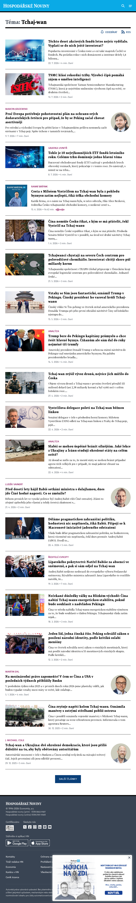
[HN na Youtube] (49, 827)
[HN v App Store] (40, 843)
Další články (68, 778)
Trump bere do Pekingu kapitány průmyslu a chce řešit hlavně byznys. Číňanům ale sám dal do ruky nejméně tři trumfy (87, 340)
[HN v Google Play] (17, 843)
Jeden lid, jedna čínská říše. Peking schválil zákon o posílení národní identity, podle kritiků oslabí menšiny (88, 638)
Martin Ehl (12, 671)
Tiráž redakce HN (14, 862)
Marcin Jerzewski (16, 108)
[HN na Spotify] (44, 827)
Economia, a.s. (27, 809)
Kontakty (10, 857)
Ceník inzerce (12, 877)
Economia (11, 867)
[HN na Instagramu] (34, 827)
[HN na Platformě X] (25, 827)
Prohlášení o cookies (51, 862)
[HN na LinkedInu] (39, 827)
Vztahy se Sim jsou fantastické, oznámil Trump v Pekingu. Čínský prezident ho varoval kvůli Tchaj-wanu (87, 297)
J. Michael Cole (14, 740)
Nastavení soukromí (51, 867)
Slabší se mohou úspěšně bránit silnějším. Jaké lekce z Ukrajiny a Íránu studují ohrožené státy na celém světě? (89, 450)
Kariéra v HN (12, 872)
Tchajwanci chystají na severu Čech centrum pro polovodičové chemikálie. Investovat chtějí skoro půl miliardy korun (89, 259)
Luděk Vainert (14, 484)
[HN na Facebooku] (30, 827)
